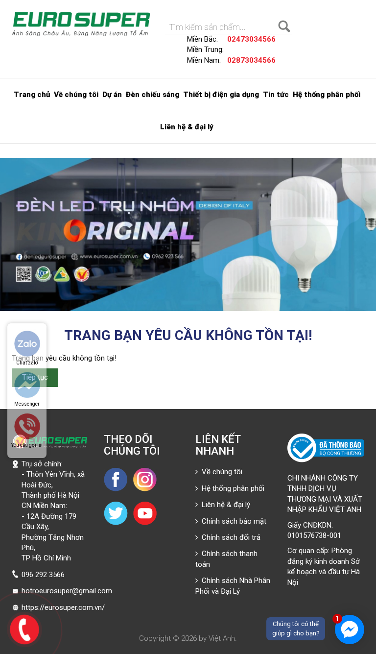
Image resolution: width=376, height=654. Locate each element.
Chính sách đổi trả (229, 537)
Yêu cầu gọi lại (27, 445)
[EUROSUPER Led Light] (81, 24)
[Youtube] (145, 513)
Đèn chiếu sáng (152, 94)
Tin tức (276, 94)
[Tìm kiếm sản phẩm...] (285, 27)
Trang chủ (32, 94)
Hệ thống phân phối (326, 94)
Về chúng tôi (76, 94)
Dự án (112, 94)
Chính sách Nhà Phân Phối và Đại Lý (232, 585)
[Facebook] (116, 479)
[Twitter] (116, 513)
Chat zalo (27, 362)
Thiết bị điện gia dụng (221, 94)
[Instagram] (145, 479)
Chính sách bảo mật (232, 521)
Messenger (27, 404)
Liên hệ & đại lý (186, 126)
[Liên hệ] (24, 628)
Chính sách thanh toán (226, 558)
